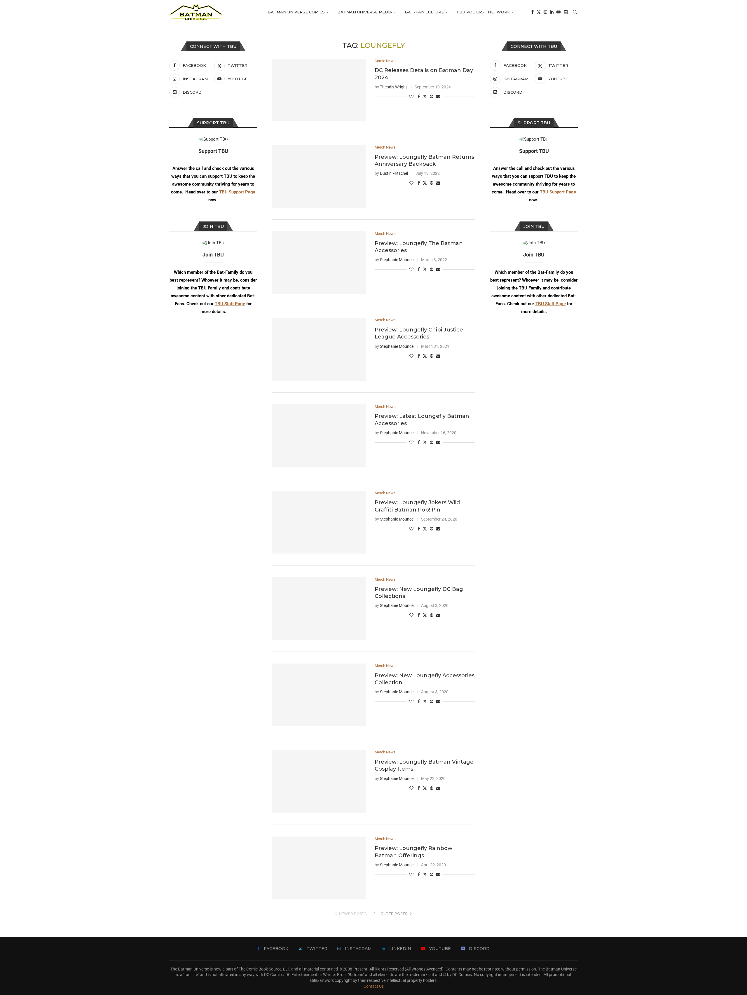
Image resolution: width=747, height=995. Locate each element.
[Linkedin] (552, 12)
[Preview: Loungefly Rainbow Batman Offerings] (319, 868)
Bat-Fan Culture (424, 12)
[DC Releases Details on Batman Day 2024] (319, 90)
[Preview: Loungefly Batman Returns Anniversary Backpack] (319, 176)
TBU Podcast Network (483, 12)
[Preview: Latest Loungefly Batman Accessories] (319, 435)
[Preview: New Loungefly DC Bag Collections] (319, 608)
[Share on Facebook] (419, 96)
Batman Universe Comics (296, 12)
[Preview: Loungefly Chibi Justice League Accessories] (319, 349)
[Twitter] (539, 12)
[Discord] (565, 12)
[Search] (575, 12)
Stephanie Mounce (396, 259)
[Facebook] (532, 12)
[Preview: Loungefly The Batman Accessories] (319, 262)
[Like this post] (411, 96)
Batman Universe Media (364, 12)
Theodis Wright (393, 87)
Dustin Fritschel (394, 173)
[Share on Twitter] (425, 96)
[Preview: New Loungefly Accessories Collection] (319, 695)
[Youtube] (558, 12)
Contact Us (374, 986)
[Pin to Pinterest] (431, 96)
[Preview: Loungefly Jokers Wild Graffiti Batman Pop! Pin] (319, 522)
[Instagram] (545, 12)
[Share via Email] (438, 96)
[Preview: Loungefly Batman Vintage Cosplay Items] (319, 781)
